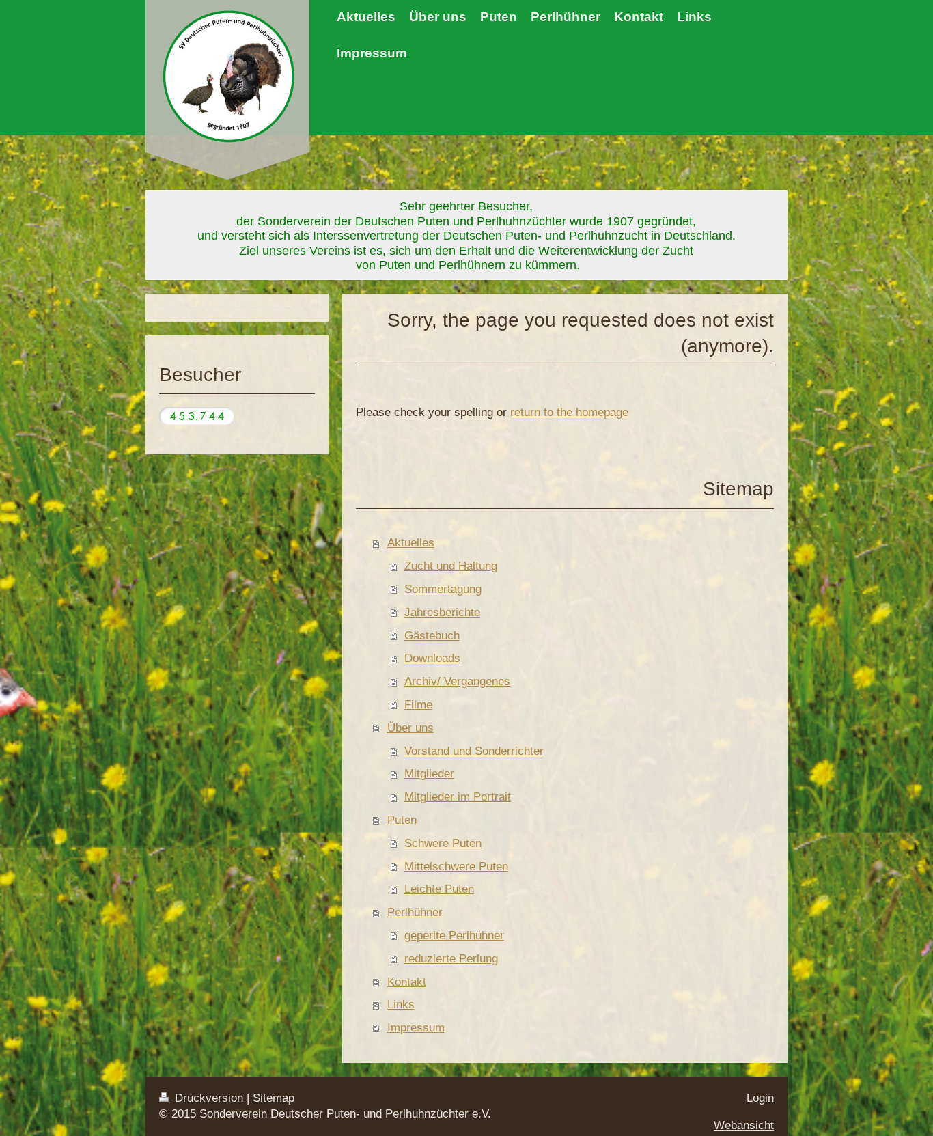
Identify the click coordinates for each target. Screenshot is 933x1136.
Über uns (410, 727)
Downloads (432, 658)
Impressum (416, 1027)
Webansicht (744, 1125)
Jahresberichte (442, 612)
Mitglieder (429, 773)
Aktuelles (410, 542)
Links (401, 1004)
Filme (418, 704)
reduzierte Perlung (451, 958)
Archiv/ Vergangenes (457, 681)
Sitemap (273, 1098)
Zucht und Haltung (450, 565)
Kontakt (406, 981)
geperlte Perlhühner (454, 935)
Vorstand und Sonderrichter (474, 751)
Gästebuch (432, 635)
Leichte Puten (439, 889)
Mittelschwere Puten (456, 866)
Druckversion (209, 1098)
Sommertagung (443, 589)
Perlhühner (415, 912)
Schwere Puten (443, 843)
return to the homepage (569, 412)
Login (760, 1098)
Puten (402, 820)
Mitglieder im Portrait (457, 796)
